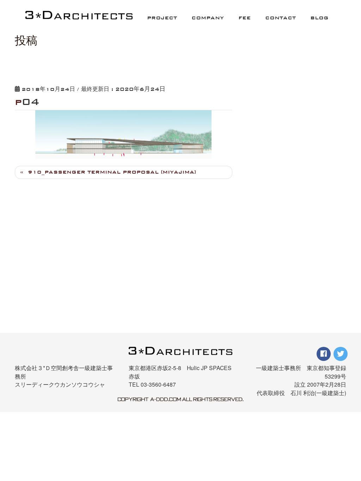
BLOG (319, 18)
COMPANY (207, 18)
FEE (244, 18)
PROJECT (162, 18)
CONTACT (280, 18)
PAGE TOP (347, 439)
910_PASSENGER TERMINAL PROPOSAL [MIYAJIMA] (112, 172)
